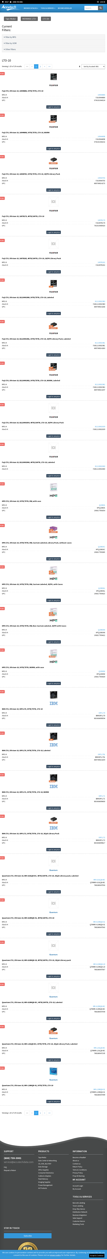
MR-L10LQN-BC (99, 1048)
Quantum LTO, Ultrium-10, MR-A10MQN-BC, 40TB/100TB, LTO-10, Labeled (32, 1002)
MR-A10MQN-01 (99, 922)
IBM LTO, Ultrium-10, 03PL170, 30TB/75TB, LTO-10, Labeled (26, 750)
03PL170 (102, 713)
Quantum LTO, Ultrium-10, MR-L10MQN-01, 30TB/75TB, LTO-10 (27, 1085)
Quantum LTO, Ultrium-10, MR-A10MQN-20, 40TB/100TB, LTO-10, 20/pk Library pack (36, 960)
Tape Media (42, 1157)
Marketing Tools (78, 1224)
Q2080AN (101, 630)
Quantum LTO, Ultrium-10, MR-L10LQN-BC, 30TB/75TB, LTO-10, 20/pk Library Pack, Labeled (39, 1044)
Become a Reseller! (79, 1157)
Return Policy (77, 1167)
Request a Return (10, 1170)
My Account (77, 1189)
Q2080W (102, 671)
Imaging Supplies (44, 1182)
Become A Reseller (65, 8)
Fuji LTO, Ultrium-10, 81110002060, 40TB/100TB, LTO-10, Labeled (28, 462)
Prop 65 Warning (78, 1176)
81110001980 (100, 301)
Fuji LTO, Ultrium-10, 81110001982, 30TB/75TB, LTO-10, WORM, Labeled (31, 380)
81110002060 (100, 466)
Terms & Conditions (80, 1170)
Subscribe (28, 1236)
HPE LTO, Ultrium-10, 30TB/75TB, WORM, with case (23, 667)
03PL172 (102, 837)
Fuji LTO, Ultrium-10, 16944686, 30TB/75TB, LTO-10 (22, 91)
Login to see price (53, 107)
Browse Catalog (30, 8)
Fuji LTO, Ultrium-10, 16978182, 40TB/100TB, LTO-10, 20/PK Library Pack (31, 258)
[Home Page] (3, 2)
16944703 (101, 178)
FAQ (5, 1167)
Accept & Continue (96, 1255)
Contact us (76, 1164)
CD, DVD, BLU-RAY (44, 1164)
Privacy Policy (78, 1173)
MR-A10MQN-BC (99, 1006)
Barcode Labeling (79, 1203)
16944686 (101, 95)
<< (27, 66)
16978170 (101, 220)
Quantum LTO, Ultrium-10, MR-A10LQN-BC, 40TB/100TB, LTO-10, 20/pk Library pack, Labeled (40, 876)
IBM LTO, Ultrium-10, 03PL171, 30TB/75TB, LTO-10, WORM (25, 792)
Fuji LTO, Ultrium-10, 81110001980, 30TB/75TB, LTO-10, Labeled (28, 297)
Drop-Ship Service (79, 1209)
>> (49, 66)
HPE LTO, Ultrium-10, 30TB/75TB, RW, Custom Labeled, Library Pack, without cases (37, 543)
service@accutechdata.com (19, 1162)
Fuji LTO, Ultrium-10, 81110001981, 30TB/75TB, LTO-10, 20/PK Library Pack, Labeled (36, 339)
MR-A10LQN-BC (99, 880)
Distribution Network (80, 1212)
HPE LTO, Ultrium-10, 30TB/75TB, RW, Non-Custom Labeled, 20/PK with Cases (34, 626)
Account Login (78, 1186)
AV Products (42, 1188)
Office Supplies (43, 1170)
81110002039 (100, 426)
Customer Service (79, 1221)
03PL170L (101, 754)
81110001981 (100, 343)
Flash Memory (43, 1179)
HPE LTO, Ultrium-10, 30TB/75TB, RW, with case (21, 501)
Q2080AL (101, 588)
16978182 (101, 262)
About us (76, 1161)
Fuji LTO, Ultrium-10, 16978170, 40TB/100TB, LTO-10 (23, 216)
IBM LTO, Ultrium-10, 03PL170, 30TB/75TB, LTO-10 (22, 709)
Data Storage (42, 1167)
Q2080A (102, 505)
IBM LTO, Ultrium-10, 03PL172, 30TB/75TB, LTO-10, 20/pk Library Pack (30, 833)
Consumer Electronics (46, 1173)
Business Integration (80, 1215)
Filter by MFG (10, 37)
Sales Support (77, 1218)
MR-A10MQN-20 (99, 964)
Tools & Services (47, 8)
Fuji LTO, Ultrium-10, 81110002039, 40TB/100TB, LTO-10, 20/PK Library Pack (33, 422)
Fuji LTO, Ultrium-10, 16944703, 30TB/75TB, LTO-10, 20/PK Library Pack (31, 174)
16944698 (101, 136)
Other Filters (10, 49)
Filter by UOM (10, 43)
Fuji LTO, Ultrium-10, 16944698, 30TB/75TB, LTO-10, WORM (25, 132)
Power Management (45, 1185)
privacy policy (55, 1255)
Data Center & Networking (47, 1161)
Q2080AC (101, 546)
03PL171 (102, 796)
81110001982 (100, 384)
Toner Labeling (78, 1206)
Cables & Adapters (44, 1176)
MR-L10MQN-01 (99, 1089)
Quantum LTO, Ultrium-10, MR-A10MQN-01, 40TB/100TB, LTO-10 (28, 918)
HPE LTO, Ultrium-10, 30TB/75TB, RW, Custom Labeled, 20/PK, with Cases (32, 584)
